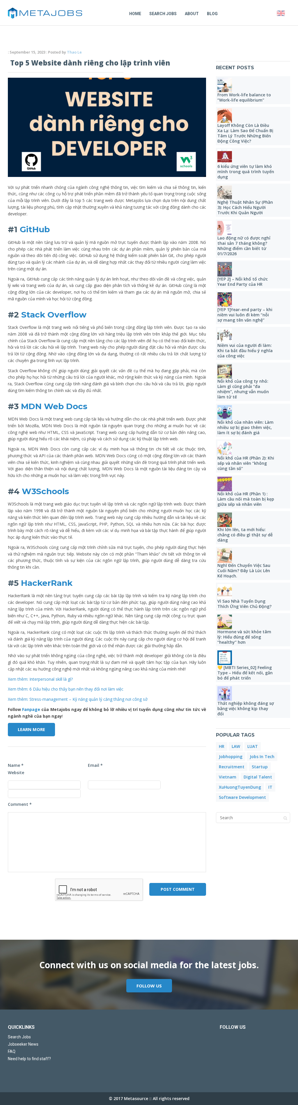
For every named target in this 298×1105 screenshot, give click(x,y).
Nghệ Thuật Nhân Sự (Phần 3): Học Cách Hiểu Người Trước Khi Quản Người (245, 207)
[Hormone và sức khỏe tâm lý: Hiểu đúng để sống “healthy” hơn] (224, 622)
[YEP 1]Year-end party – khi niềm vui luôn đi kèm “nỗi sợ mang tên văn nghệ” (244, 315)
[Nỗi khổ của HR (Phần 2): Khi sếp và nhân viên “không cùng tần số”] (224, 448)
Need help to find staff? (29, 1058)
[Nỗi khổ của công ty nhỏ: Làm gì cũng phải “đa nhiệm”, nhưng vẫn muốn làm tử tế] (224, 371)
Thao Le (74, 52)
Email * (95, 765)
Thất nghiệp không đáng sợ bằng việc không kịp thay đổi (245, 708)
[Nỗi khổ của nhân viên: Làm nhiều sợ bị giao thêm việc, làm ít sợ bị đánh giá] (224, 412)
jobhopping (230, 756)
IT (270, 787)
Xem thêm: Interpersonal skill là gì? (40, 679)
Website (16, 772)
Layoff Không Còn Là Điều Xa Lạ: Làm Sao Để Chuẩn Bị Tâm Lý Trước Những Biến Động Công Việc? (245, 133)
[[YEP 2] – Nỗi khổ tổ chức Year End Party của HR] (224, 269)
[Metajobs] (45, 13)
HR (221, 746)
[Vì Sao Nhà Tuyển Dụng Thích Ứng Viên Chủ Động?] (224, 591)
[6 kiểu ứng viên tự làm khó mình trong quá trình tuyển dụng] (224, 156)
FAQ (11, 1051)
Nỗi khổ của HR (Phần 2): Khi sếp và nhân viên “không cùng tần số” (245, 463)
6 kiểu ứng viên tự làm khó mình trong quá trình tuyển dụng (245, 172)
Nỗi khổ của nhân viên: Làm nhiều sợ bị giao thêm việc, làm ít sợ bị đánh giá (245, 427)
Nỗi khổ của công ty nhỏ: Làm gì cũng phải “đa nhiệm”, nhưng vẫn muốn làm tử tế (243, 389)
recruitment (231, 766)
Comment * (20, 804)
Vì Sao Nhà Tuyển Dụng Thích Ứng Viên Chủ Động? (244, 603)
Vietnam (227, 777)
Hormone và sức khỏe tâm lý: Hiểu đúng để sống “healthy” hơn (244, 637)
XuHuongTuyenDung (240, 787)
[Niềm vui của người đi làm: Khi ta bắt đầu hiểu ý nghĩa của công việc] (224, 335)
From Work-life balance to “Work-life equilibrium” (244, 97)
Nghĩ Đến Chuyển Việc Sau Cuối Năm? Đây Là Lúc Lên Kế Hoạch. (243, 571)
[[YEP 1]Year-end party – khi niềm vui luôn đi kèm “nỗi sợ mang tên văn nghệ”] (224, 299)
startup (260, 766)
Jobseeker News (23, 1044)
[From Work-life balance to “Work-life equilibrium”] (224, 85)
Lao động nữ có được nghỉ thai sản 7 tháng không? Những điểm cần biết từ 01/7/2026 (243, 245)
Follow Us (149, 986)
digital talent (258, 777)
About (192, 13)
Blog (212, 13)
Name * (16, 765)
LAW (236, 746)
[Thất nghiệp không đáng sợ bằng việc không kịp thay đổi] (224, 693)
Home (135, 13)
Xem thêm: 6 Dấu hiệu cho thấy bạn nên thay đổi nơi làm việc (65, 689)
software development (242, 797)
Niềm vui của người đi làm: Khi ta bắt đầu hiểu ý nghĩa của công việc (245, 351)
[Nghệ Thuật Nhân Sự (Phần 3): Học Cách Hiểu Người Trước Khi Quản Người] (224, 192)
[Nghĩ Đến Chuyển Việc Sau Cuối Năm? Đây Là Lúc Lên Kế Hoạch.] (224, 555)
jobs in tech (262, 756)
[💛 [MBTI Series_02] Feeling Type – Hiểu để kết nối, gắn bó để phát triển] (224, 657)
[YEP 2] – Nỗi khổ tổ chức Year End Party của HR (242, 281)
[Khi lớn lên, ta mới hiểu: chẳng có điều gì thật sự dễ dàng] (224, 519)
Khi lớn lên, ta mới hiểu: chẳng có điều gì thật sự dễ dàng (245, 535)
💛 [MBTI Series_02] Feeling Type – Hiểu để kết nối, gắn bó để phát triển (245, 673)
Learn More (31, 729)
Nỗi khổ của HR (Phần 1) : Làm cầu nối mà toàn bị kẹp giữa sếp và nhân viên (245, 499)
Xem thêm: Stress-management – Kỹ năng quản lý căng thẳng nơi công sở (78, 699)
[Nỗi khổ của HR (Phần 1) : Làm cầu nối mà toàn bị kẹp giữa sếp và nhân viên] (224, 484)
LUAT (252, 746)
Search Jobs (163, 13)
